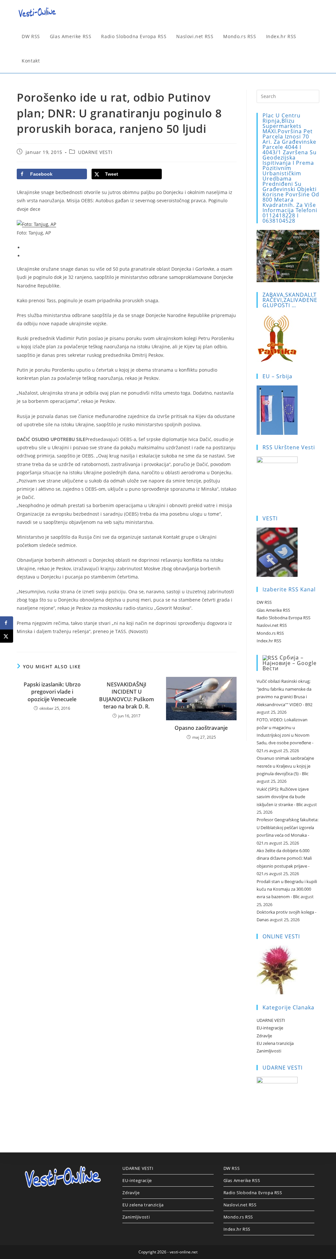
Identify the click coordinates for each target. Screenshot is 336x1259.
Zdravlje (264, 1036)
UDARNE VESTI (95, 152)
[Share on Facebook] (6, 623)
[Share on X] (6, 636)
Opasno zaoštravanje (201, 727)
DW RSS (264, 602)
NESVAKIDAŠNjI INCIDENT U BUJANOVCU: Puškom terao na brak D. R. (126, 695)
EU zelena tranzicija (275, 1043)
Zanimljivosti (269, 1051)
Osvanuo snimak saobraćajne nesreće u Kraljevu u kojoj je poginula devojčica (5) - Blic (285, 766)
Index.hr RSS (269, 641)
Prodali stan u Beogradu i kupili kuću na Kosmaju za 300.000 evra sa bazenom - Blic (287, 889)
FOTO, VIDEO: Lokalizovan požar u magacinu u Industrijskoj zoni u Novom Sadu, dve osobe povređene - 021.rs (285, 735)
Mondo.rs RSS (270, 633)
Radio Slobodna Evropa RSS (283, 618)
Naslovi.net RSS (272, 625)
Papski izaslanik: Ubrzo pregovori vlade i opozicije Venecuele (52, 692)
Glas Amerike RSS (273, 610)
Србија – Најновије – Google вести (289, 663)
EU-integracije (270, 1028)
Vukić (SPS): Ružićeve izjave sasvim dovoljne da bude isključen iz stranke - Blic (283, 796)
